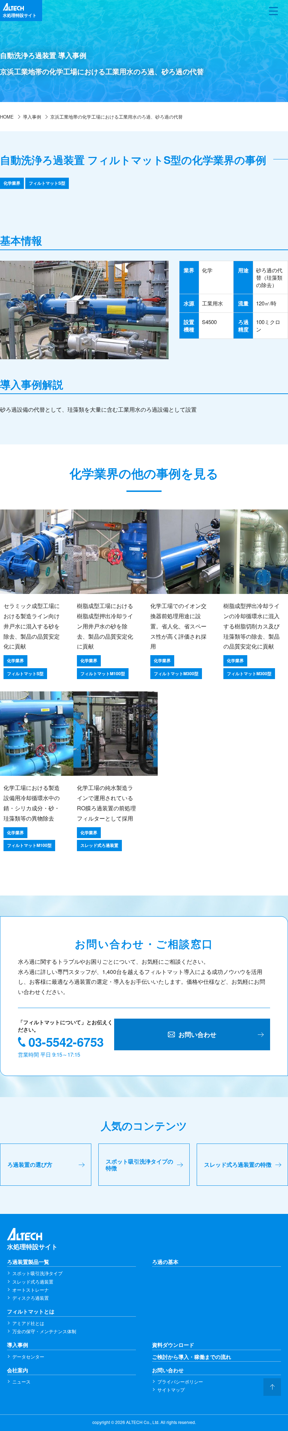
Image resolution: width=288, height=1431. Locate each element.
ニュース (21, 1381)
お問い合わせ (168, 1370)
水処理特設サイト (32, 1246)
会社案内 (17, 1370)
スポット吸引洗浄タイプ (37, 1273)
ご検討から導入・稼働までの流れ (191, 1357)
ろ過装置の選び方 (29, 1164)
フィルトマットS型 (47, 183)
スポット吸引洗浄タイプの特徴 (139, 1164)
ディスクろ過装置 (30, 1297)
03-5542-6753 (66, 1042)
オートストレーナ (30, 1289)
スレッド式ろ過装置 (32, 1281)
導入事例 (17, 1345)
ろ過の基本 (165, 1262)
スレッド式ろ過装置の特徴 (237, 1164)
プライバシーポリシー (180, 1381)
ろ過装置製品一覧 (28, 1262)
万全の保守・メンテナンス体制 (44, 1331)
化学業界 (12, 183)
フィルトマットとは (30, 1311)
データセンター (28, 1356)
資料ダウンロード (173, 1345)
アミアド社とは (28, 1323)
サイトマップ (171, 1389)
